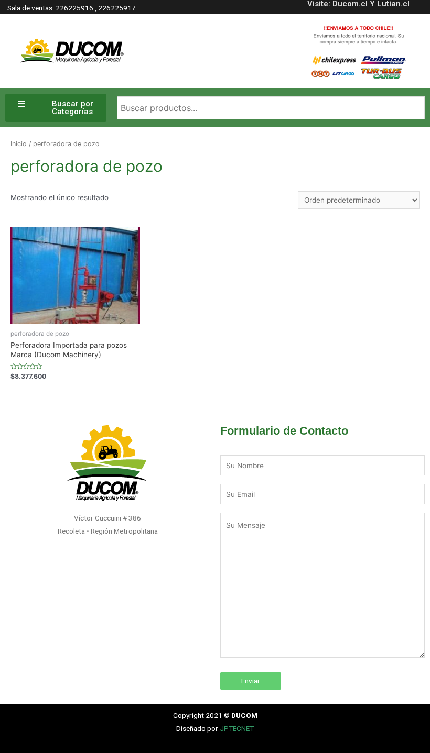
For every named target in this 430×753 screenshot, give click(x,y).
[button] (55, 108)
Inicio (18, 144)
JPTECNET (237, 728)
